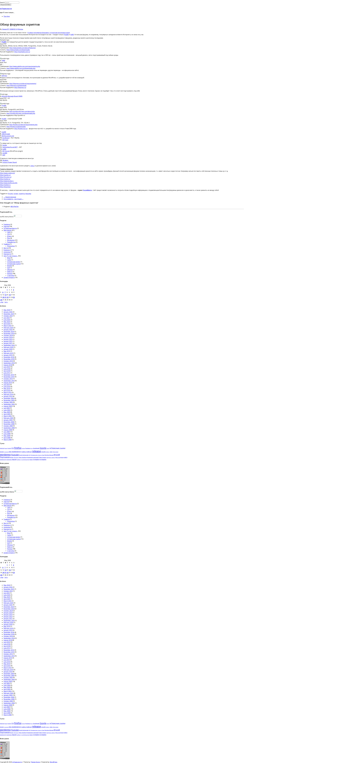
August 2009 (8, 406)
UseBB (4, 132)
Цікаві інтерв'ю (9, 277)
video (51, 452)
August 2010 (8, 383)
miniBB (4, 153)
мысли (14, 459)
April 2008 (7, 438)
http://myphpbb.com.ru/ (22, 52)
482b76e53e (14, 207)
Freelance (7, 224)
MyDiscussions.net (8, 136)
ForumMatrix (87, 190)
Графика (7, 244)
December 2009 (9, 398)
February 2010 (8, 394)
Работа (9, 272)
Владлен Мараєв (49, 455)
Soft (8, 268)
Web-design (8, 230)
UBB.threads (6, 134)
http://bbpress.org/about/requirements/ (22, 84)
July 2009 (7, 408)
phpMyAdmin (16, 452)
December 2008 (9, 422)
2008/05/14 (13, 29)
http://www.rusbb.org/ (7, 173)
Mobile (9, 266)
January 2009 (8, 420)
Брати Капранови (23, 455)
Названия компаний (33, 457)
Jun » (6, 302)
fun (32, 448)
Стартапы (10, 275)
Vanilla (4, 145)
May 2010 (7, 388)
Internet (6, 226)
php (10, 452)
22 (7, 297)
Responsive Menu (6, 4)
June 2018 (7, 369)
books (9, 448)
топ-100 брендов (25, 459)
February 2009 (8, 418)
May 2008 (7, 436)
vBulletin (5, 160)
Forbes (23, 448)
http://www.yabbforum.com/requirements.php (24, 66)
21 (5, 297)
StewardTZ (5, 29)
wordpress (5, 454)
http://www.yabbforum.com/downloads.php (20, 68)
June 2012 (7, 373)
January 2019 (8, 355)
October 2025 (8, 316)
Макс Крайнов (23, 457)
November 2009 (9, 400)
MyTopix (5, 140)
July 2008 (7, 432)
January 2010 (8, 396)
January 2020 (8, 349)
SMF (3, 155)
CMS (8, 232)
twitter (47, 451)
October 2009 (8, 402)
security (43, 452)
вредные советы (51, 457)
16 (10, 295)
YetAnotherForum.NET (10, 147)
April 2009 (7, 414)
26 (1, 300)
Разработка (11, 242)
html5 (48, 448)
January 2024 (8, 337)
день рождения (59, 457)
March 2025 (7, 326)
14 (5, 295)
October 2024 (8, 335)
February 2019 (8, 353)
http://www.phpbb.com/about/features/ (22, 48)
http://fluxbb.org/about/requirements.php (23, 125)
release (36, 451)
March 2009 (7, 416)
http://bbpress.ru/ (20, 87)
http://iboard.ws (5, 187)
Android (2, 448)
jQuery (9, 236)
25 (14, 297)
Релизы (9, 274)
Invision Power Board (9, 162)
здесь (32, 166)
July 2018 (7, 367)
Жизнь (11, 457)
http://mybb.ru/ (5, 179)
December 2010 (9, 375)
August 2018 (8, 365)
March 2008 (7, 440)
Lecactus (6, 451)
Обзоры (20, 29)
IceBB (4, 149)
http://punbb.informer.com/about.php (22, 111)
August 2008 (8, 430)
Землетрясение (10, 197)
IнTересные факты (10, 228)
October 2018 (8, 361)
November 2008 (9, 424)
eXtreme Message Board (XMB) (12, 96)
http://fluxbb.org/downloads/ (16, 127)
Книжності (7, 250)
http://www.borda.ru (6, 181)
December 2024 (9, 332)
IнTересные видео (13, 262)
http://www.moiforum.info (8, 183)
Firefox (17, 447)
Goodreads (36, 448)
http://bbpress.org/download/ (16, 85)
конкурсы (7, 252)
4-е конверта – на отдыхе (13, 199)
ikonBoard (5, 138)
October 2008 (8, 426)
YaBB (72, 35)
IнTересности (6, 8)
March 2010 (7, 392)
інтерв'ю (36, 459)
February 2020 (8, 347)
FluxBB (4, 119)
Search (2, 2)
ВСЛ (30, 455)
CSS (8, 234)
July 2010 (7, 385)
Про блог (7, 16)
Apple (6, 448)
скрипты (22, 194)
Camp (9, 260)
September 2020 (9, 345)
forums (10, 194)
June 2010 (7, 387)
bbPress (4, 76)
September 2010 (9, 381)
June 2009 (7, 410)
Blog (8, 258)
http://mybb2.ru (5, 185)
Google (43, 448)
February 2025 (8, 328)
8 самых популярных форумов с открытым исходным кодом (49, 33)
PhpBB (66, 35)
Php (8, 238)
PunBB (4, 105)
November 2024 (9, 333)
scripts (16, 194)
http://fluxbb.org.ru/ (21, 129)
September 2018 (9, 363)
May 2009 (7, 412)
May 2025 (7, 322)
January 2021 (8, 343)
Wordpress (11, 240)
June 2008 (7, 434)
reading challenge (26, 452)
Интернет (16, 457)
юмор (31, 459)
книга (65, 457)
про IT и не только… (11, 256)
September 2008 (9, 428)
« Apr (1, 302)
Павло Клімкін (42, 457)
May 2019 (7, 351)
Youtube (15, 454)
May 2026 (7, 310)
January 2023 (8, 339)
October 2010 (8, 379)
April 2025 (7, 324)
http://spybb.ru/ (5, 175)
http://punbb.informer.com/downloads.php (20, 113)
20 (3, 297)
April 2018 (7, 371)
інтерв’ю (43, 459)
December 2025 (9, 314)
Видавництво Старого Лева (37, 455)
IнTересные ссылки (14, 264)
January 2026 (8, 312)
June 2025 (7, 320)
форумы (28, 194)
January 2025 (8, 330)
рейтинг (19, 459)
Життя (6, 248)
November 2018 (9, 359)
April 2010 (7, 390)
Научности (7, 254)
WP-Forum (5, 151)
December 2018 (9, 357)
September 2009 (9, 404)
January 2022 (8, 341)
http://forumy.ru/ (5, 177)
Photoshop (11, 246)
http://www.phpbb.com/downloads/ (18, 50)
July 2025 (7, 318)
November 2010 (9, 377)
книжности (3, 459)
